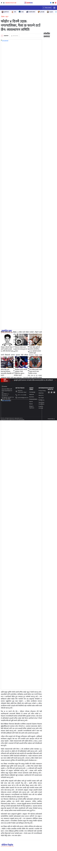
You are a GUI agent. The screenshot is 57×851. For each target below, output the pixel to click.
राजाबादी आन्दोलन (32, 11)
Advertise (41, 393)
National (31, 394)
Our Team (41, 397)
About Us (41, 395)
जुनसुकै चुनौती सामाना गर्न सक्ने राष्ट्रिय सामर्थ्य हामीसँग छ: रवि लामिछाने (25, 380)
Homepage (32, 392)
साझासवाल (6, 36)
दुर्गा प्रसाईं (42, 11)
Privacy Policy (42, 390)
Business (31, 397)
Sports (31, 401)
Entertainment (33, 399)
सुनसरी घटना (6, 11)
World (31, 404)
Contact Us (41, 400)
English (51, 11)
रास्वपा (22, 11)
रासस (15, 11)
